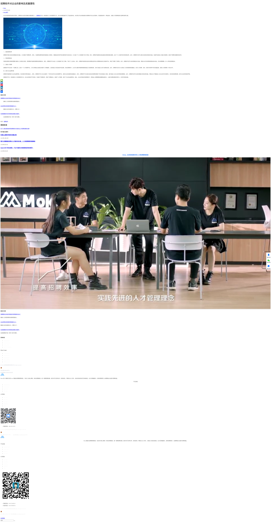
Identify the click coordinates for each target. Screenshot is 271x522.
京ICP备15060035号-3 (5, 370)
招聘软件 (38, 15)
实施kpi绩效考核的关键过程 (9, 135)
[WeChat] (135, 80)
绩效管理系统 (7, 355)
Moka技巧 (5, 12)
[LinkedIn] (135, 87)
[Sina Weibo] (135, 85)
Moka (4, 8)
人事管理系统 (7, 353)
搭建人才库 (6, 345)
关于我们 (6, 397)
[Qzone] (135, 83)
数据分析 (6, 389)
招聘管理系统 (7, 340)
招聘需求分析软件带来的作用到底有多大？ (11, 98)
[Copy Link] (135, 89)
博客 (5, 405)
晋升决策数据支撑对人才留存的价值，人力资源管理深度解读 (18, 141)
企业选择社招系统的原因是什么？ (9, 106)
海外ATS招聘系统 (7, 347)
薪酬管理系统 (7, 357)
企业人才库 (6, 386)
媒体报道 (6, 403)
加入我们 (6, 401)
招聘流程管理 (7, 342)
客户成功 (6, 391)
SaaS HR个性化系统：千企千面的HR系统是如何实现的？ (17, 148)
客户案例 (6, 399)
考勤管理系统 (7, 361)
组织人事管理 (7, 359)
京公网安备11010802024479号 (7, 372)
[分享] (135, 92)
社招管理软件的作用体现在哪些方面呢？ (10, 113)
